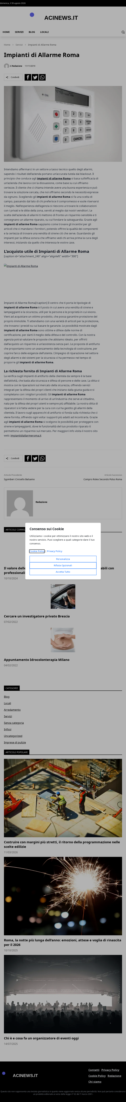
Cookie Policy (37, 551)
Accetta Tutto (63, 571)
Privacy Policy (54, 551)
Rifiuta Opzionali (63, 565)
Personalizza (63, 559)
